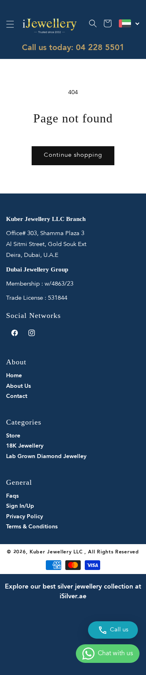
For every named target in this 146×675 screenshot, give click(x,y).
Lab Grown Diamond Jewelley (46, 456)
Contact (16, 396)
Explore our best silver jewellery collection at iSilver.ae (73, 592)
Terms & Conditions (32, 527)
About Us (18, 386)
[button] (10, 24)
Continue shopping (73, 155)
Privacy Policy (24, 516)
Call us (119, 630)
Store (13, 436)
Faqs (12, 496)
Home (14, 376)
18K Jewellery (24, 446)
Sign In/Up (20, 506)
